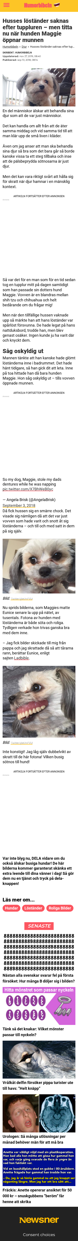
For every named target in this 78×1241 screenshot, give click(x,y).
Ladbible (21, 658)
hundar (11, 908)
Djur (24, 46)
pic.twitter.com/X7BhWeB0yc (28, 489)
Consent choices (39, 1234)
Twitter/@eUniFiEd (21, 598)
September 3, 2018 (19, 505)
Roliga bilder (60, 908)
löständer (33, 908)
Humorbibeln (10, 46)
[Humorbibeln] (39, 5)
